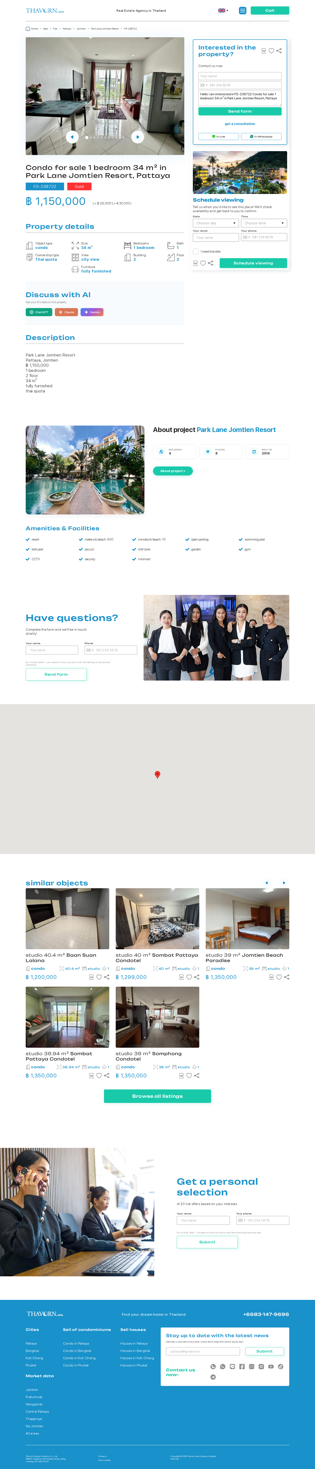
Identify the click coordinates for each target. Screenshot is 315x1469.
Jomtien (81, 28)
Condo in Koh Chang (79, 1358)
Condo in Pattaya (76, 1343)
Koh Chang (34, 1358)
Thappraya (34, 1419)
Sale (45, 28)
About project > (172, 471)
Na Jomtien (35, 1426)
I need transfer (211, 251)
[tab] (86, 137)
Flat (55, 28)
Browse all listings (157, 1096)
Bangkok (32, 1351)
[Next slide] (137, 137)
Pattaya (67, 28)
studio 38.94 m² (59, 1056)
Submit (207, 1242)
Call (270, 10)
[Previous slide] (72, 137)
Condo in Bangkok (77, 1351)
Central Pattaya (37, 1411)
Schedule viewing (253, 263)
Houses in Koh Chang (137, 1358)
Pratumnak (34, 1397)
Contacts (102, 1456)
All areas (32, 1433)
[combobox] (203, 85)
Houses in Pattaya (134, 1343)
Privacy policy (104, 1460)
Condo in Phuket (76, 1365)
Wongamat (34, 1404)
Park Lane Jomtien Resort (105, 28)
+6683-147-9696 (266, 1314)
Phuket (31, 1365)
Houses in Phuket (133, 1365)
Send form (240, 111)
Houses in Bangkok (135, 1351)
